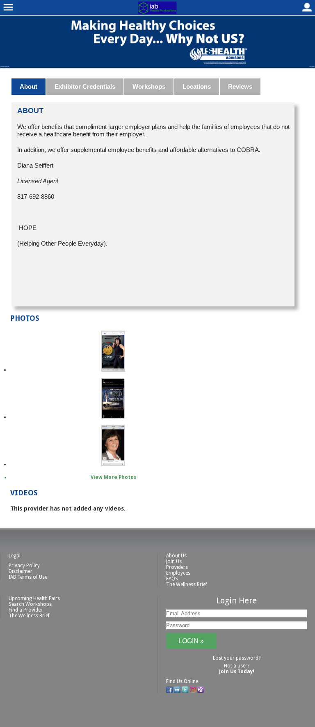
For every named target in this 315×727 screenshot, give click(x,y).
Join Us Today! (236, 671)
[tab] (28, 86)
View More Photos (113, 477)
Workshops (148, 86)
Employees (178, 573)
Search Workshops (30, 604)
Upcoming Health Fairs (34, 598)
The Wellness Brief (186, 584)
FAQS (172, 579)
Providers (177, 567)
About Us (176, 556)
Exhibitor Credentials (85, 86)
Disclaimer (20, 571)
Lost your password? (236, 658)
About (28, 86)
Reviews (240, 86)
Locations (197, 86)
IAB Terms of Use (28, 577)
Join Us (174, 561)
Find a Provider (26, 610)
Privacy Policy (24, 565)
